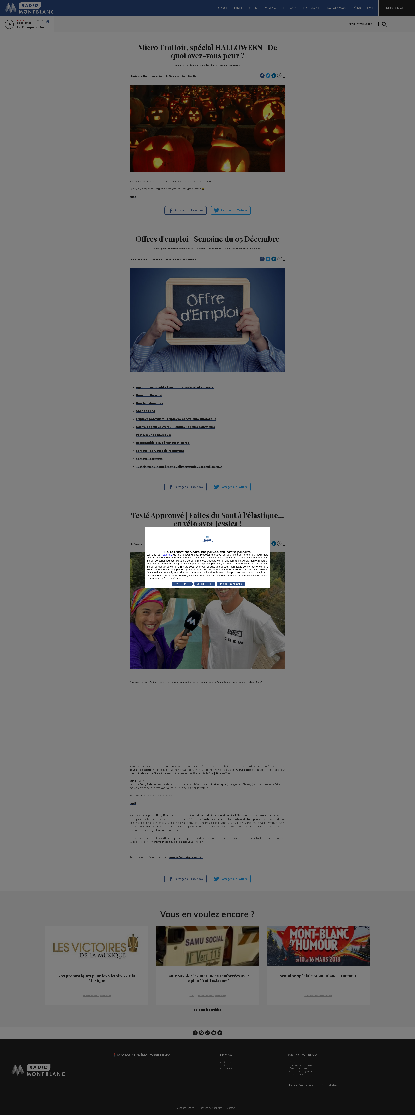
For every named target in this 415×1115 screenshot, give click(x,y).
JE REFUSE (204, 584)
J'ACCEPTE (182, 584)
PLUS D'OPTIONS (231, 584)
